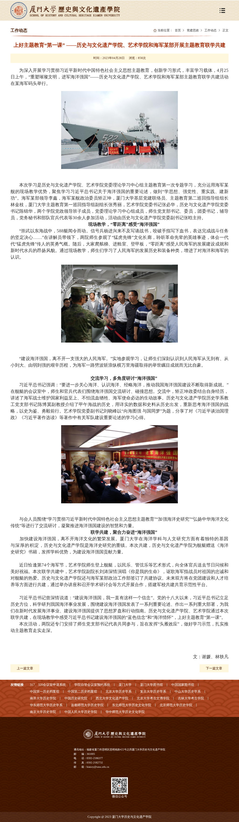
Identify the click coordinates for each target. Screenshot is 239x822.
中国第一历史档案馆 (44, 691)
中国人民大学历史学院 (80, 712)
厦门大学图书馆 (151, 685)
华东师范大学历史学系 (46, 705)
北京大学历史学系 (118, 691)
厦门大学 (125, 685)
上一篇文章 (25, 668)
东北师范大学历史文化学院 (131, 705)
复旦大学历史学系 (153, 691)
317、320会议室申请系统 (48, 685)
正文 (225, 30)
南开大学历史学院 (43, 698)
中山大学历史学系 (188, 691)
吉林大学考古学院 (191, 698)
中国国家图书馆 (182, 685)
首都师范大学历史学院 (87, 705)
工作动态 (210, 30)
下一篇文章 (214, 668)
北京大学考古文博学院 (153, 698)
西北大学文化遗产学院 (112, 698)
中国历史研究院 (75, 698)
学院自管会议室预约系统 (92, 685)
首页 (178, 30)
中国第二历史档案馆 (82, 691)
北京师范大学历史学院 (176, 705)
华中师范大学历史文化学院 (125, 712)
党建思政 (193, 30)
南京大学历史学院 (43, 712)
